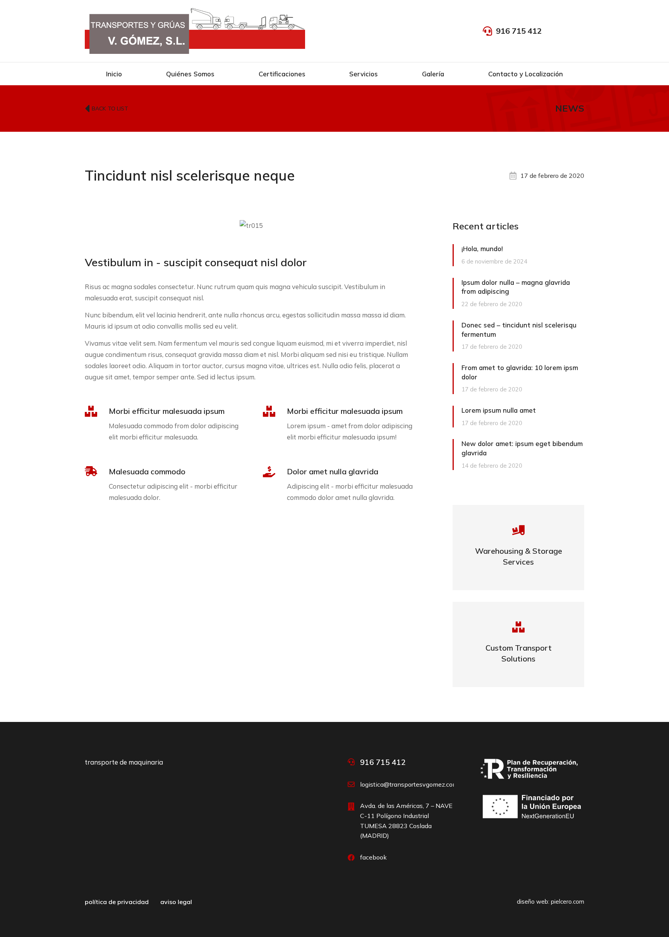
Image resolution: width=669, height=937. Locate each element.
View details (518, 561)
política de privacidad (117, 902)
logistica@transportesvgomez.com (409, 784)
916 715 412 (519, 31)
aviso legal (176, 902)
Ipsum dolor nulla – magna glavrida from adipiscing (515, 287)
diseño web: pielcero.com (550, 901)
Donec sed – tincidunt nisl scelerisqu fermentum (518, 329)
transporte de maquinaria (124, 762)
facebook (373, 857)
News (569, 108)
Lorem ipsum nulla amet (498, 410)
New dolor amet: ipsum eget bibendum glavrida (522, 448)
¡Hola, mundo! (482, 249)
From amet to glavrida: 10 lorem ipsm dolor (519, 372)
